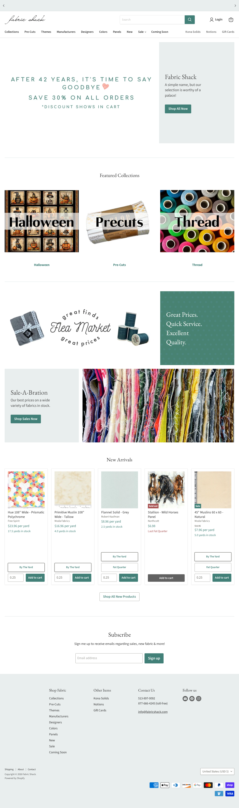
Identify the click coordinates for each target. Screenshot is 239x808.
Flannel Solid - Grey (115, 512)
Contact (32, 769)
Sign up (154, 658)
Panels (117, 32)
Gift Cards (228, 32)
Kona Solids (193, 32)
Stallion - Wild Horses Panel (163, 514)
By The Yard (26, 567)
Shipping (9, 769)
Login (218, 19)
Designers (87, 32)
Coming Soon (159, 32)
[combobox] (152, 19)
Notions (211, 32)
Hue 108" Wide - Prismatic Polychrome (26, 514)
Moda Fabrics (62, 521)
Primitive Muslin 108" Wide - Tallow (69, 514)
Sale (141, 32)
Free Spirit (14, 521)
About (21, 769)
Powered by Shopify (15, 778)
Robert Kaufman (110, 517)
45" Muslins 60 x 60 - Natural (209, 514)
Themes (46, 32)
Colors (103, 32)
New (130, 32)
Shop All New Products (119, 596)
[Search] (190, 19)
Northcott (153, 521)
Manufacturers (66, 32)
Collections (12, 32)
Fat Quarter (119, 567)
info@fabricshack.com (153, 712)
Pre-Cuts (29, 32)
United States (215, 771)
